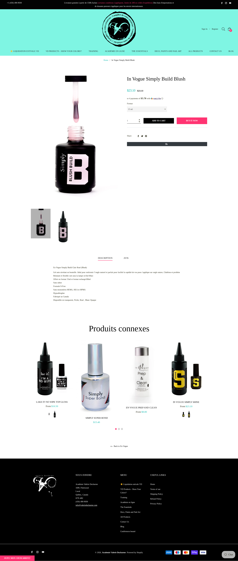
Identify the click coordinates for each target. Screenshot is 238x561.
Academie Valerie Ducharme (114, 552)
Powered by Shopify (135, 552)
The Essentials (126, 507)
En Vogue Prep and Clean (141, 407)
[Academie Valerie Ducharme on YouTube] (230, 3)
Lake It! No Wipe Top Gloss (52, 402)
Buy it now (192, 121)
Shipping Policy (156, 494)
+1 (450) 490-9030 (14, 3)
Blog (122, 527)
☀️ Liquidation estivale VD (131, 484)
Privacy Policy (156, 504)
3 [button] (122, 429)
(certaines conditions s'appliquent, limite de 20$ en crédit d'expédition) (125, 3)
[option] (51, 382)
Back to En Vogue (120, 446)
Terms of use (155, 489)
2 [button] (119, 429)
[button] (167, 98)
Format (130, 104)
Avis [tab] (126, 258)
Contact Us (124, 522)
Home (106, 60)
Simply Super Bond (97, 418)
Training (123, 497)
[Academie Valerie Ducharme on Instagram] (226, 3)
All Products (125, 517)
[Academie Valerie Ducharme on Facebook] (222, 3)
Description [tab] (105, 258)
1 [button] (116, 429)
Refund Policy (155, 499)
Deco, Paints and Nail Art (130, 512)
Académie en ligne (127, 502)
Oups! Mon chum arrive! (17, 558)
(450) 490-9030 (82, 502)
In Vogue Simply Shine (186, 402)
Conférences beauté (127, 531)
